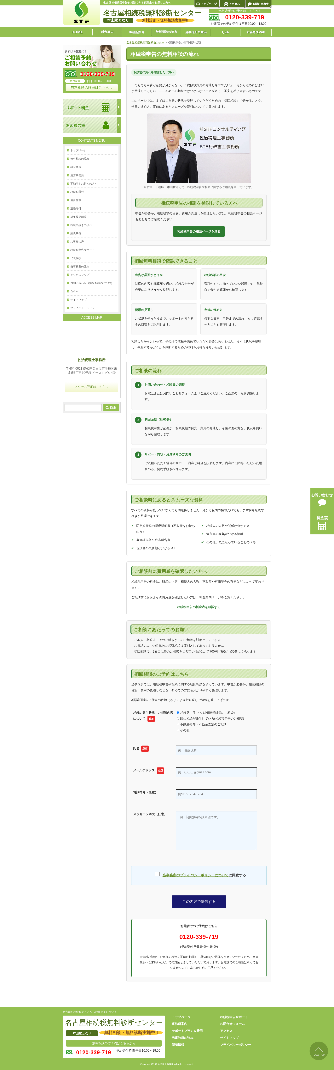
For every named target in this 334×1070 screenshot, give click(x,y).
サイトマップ (78, 299)
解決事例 (75, 233)
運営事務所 (77, 175)
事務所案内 (179, 1023)
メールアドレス (148, 770)
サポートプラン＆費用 (187, 1030)
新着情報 (178, 1044)
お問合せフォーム (232, 1023)
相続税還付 (77, 191)
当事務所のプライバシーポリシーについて (196, 875)
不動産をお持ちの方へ (83, 183)
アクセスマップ (79, 274)
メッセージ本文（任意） (150, 814)
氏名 (140, 748)
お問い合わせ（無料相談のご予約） (92, 283)
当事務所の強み (79, 266)
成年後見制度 (78, 216)
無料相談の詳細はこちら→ (91, 87)
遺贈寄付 (75, 208)
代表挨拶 (75, 258)
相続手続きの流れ (81, 225)
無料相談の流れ (79, 158)
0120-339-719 (198, 936)
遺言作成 (75, 200)
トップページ (78, 150)
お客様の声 (77, 241)
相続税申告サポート (82, 249)
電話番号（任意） (145, 792)
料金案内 (75, 167)
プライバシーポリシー (83, 308)
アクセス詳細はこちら (92, 386)
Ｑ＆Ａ (74, 291)
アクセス (226, 1030)
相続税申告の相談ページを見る (199, 231)
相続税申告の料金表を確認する (199, 607)
